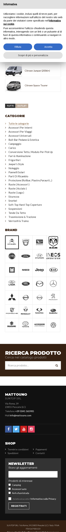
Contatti (40, 453)
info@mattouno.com (20, 415)
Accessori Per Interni (20, 127)
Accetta (48, 47)
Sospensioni (15, 208)
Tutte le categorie (18, 123)
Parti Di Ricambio (18, 176)
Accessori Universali (19, 135)
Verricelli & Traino (18, 220)
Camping (16, 485)
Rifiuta (18, 47)
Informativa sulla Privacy (43, 498)
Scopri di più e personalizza (33, 55)
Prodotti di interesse (20, 480)
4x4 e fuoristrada (20, 493)
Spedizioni (13, 453)
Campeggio (14, 143)
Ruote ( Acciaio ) (17, 188)
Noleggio (13, 168)
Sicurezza (13, 196)
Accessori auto (19, 489)
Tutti (10, 106)
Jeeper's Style (16, 164)
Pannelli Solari (16, 172)
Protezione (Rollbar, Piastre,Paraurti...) (30, 180)
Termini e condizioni (18, 449)
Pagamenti (41, 449)
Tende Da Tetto (17, 212)
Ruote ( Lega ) (16, 192)
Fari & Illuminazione (19, 155)
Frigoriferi (14, 160)
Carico (12, 147)
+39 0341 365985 (24, 411)
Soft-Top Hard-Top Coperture (25, 204)
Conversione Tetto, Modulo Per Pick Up (30, 151)
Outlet (22, 106)
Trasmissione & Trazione (22, 216)
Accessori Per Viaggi (20, 131)
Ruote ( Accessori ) (18, 184)
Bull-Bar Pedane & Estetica (23, 139)
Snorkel (12, 200)
